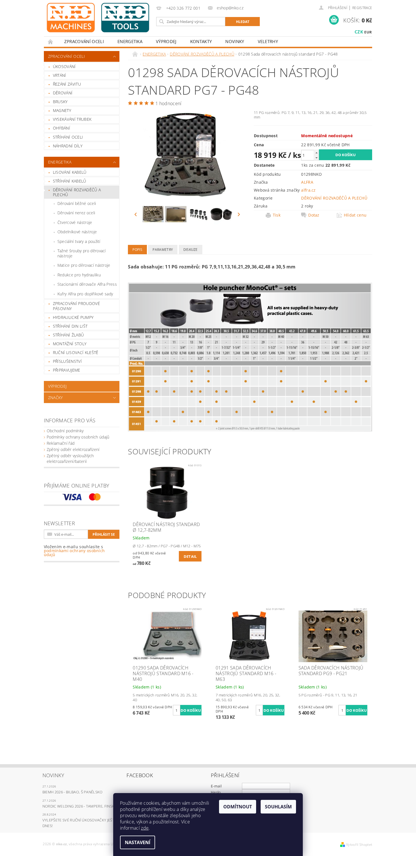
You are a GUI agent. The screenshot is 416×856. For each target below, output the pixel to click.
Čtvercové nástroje (74, 222)
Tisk (276, 215)
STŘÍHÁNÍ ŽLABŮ (68, 335)
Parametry (163, 249)
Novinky (234, 41)
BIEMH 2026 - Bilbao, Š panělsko (72, 791)
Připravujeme (66, 370)
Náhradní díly (67, 146)
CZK (359, 32)
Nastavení (137, 842)
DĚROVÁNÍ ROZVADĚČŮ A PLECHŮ (77, 192)
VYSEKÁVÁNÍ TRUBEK (72, 119)
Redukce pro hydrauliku (79, 274)
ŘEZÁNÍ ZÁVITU (67, 84)
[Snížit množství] (316, 157)
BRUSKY (60, 101)
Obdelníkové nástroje (77, 231)
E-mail (216, 786)
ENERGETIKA (129, 41)
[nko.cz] (98, 17)
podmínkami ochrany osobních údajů (74, 552)
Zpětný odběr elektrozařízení (73, 449)
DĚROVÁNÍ (63, 93)
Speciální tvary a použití (78, 241)
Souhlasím (278, 807)
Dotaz (313, 215)
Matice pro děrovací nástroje (83, 265)
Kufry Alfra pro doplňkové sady (85, 293)
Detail (190, 556)
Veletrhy (268, 41)
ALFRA (307, 182)
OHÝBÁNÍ (61, 128)
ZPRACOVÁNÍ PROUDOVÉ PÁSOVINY (76, 306)
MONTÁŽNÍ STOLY (69, 343)
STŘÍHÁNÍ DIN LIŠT (70, 326)
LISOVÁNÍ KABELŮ (70, 172)
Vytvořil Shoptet (359, 844)
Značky (55, 397)
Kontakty (201, 41)
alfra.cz (308, 190)
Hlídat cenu (355, 215)
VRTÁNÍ (59, 75)
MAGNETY (62, 110)
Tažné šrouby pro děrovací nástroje (81, 253)
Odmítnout (237, 807)
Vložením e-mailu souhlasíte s (74, 551)
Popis (137, 249)
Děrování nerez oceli (76, 212)
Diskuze (190, 249)
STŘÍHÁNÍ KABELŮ (69, 181)
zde (145, 828)
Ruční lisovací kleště (75, 352)
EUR (368, 32)
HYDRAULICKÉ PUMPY (73, 317)
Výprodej (166, 41)
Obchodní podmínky (65, 430)
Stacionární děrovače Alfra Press (87, 284)
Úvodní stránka (50, 41)
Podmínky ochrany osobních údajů (78, 437)
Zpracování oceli (84, 41)
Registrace (362, 7)
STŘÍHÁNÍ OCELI (68, 137)
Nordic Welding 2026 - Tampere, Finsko (79, 806)
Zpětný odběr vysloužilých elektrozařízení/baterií (70, 458)
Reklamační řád (60, 443)
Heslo (216, 792)
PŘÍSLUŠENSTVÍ (67, 361)
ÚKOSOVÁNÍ (64, 66)
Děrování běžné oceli (76, 203)
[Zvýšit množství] (316, 152)
